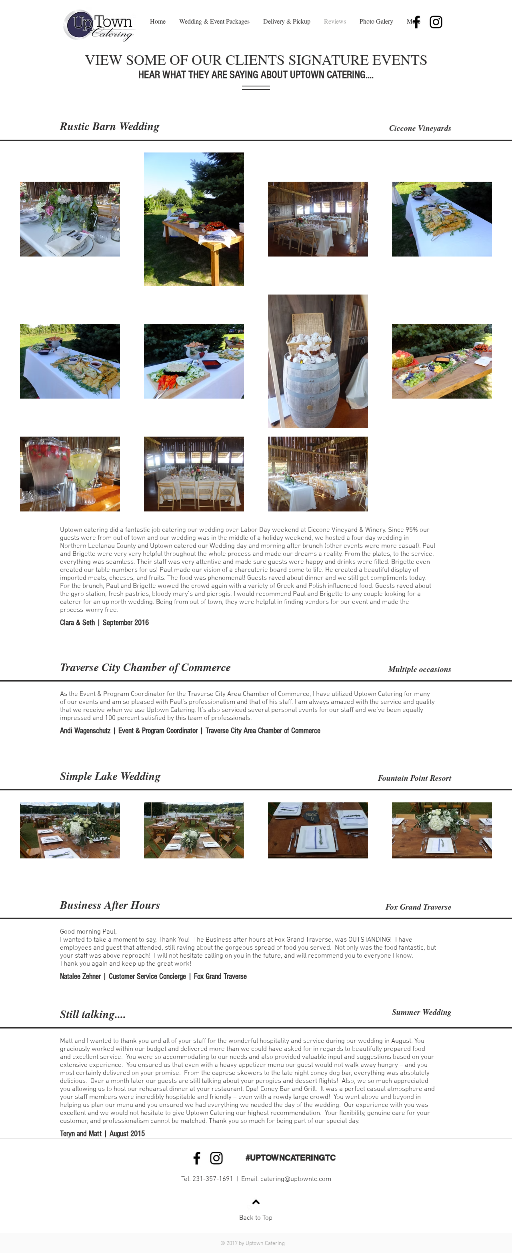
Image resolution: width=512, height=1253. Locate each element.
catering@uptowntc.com (295, 1179)
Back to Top (255, 1218)
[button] (214, 21)
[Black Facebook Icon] (416, 22)
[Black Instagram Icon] (436, 22)
